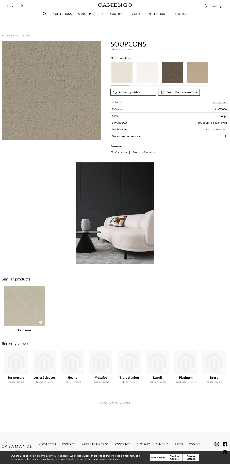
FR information (118, 152)
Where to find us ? (95, 444)
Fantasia (24, 330)
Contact (68, 444)
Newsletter (47, 444)
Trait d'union (129, 377)
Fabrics (14, 35)
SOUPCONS (220, 102)
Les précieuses (44, 377)
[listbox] (157, 72)
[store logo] (115, 6)
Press (179, 444)
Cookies (194, 444)
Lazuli (157, 377)
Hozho (72, 377)
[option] (122, 72)
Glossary (143, 444)
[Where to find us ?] (22, 6)
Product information (144, 152)
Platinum (186, 377)
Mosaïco (100, 377)
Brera (214, 377)
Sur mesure (16, 377)
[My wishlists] (206, 6)
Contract (122, 444)
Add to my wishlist (130, 92)
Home (5, 35)
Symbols (162, 444)
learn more (114, 459)
